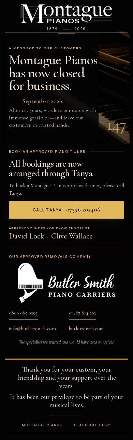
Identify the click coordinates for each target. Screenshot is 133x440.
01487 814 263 (82, 313)
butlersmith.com (86, 329)
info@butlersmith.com (32, 329)
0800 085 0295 (23, 313)
